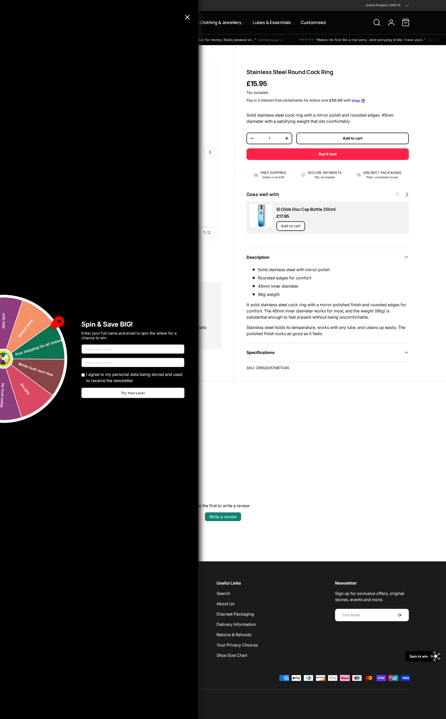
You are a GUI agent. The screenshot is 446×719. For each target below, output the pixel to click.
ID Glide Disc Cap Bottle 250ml (306, 209)
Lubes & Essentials (272, 22)
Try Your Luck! (133, 393)
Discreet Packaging (235, 614)
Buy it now (327, 154)
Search (223, 593)
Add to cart (352, 138)
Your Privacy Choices (237, 645)
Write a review (223, 516)
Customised (313, 22)
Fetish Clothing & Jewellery (213, 22)
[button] (405, 22)
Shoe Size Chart (232, 655)
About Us (225, 603)
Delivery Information (236, 624)
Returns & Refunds (234, 634)
